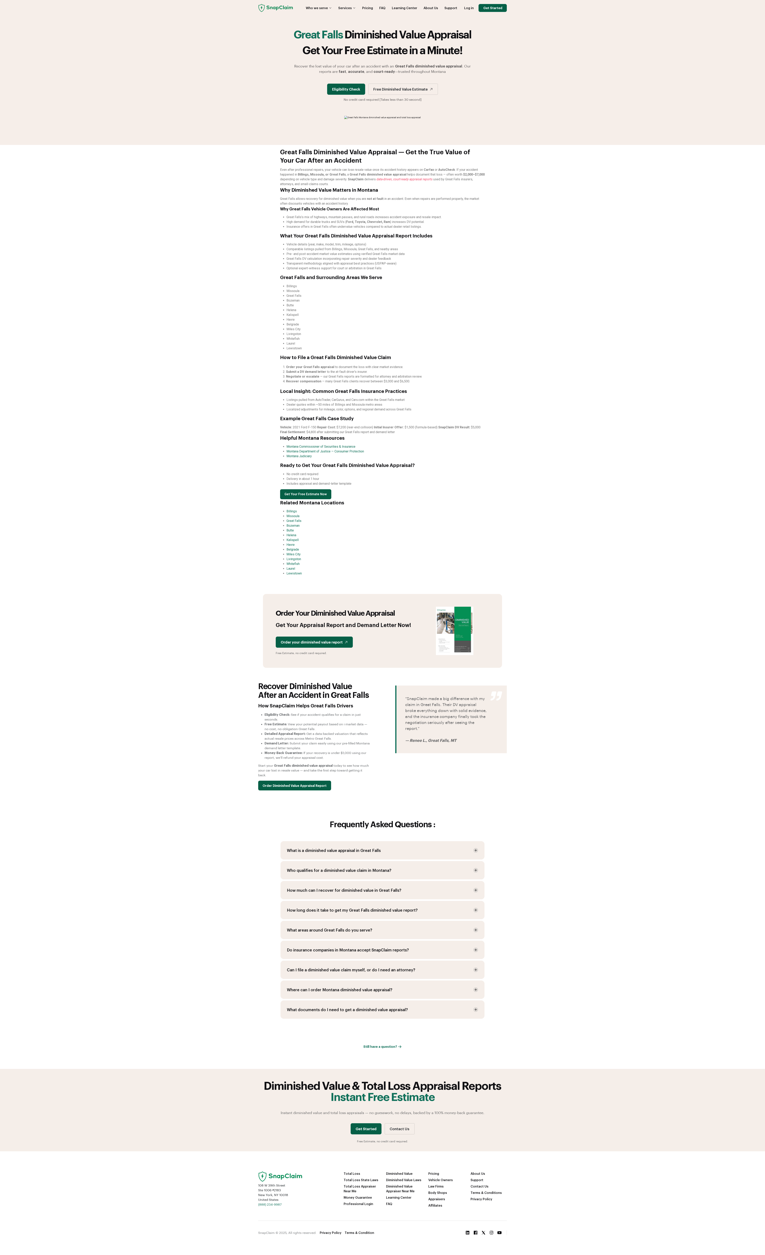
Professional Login (358, 1204)
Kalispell (292, 540)
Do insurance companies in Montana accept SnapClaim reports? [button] (348, 949)
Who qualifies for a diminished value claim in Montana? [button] (339, 870)
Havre (290, 545)
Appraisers (436, 1199)
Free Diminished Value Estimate (400, 89)
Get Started (492, 8)
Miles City (293, 554)
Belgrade (292, 549)
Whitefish (293, 564)
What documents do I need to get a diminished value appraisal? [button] (347, 1009)
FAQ (382, 8)
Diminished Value (399, 1173)
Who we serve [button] (317, 8)
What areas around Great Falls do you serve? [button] (329, 930)
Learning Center (404, 8)
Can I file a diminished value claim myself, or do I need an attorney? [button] (351, 969)
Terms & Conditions (486, 1192)
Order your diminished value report (312, 642)
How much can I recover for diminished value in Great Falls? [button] (344, 890)
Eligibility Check (346, 89)
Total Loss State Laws (361, 1180)
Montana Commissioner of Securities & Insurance (320, 446)
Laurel (290, 568)
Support (450, 8)
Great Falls (293, 521)
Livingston (293, 559)
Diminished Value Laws (403, 1180)
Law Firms (436, 1186)
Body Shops (437, 1192)
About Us (431, 8)
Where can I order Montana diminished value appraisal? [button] (339, 989)
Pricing (367, 8)
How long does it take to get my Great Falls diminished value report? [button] (352, 910)
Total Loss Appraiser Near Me (360, 1188)
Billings (291, 511)
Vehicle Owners (440, 1180)
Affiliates (435, 1205)
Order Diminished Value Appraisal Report (295, 785)
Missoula (292, 516)
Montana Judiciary (299, 456)
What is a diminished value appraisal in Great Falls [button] (334, 850)
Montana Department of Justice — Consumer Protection (325, 451)
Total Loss (352, 1173)
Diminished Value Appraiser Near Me (400, 1188)
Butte (290, 530)
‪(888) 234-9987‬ (269, 1204)
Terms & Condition (359, 1232)
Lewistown (294, 573)
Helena (291, 535)
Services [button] (345, 8)
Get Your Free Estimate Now (305, 494)
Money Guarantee (358, 1197)
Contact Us (399, 1129)
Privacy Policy (481, 1199)
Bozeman (293, 525)
